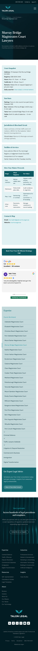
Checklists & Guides (8, 579)
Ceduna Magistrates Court (13, 364)
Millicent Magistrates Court (14, 401)
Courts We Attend (10, 317)
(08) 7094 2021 (19, 2)
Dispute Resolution (7, 560)
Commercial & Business (12, 453)
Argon (22, 644)
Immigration (8, 457)
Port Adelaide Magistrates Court (15, 336)
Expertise (7, 310)
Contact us (27, 2)
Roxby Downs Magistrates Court (15, 396)
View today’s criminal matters (23, 89)
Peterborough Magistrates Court (15, 382)
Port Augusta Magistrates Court (15, 419)
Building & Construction (27, 565)
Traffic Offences (7, 557)
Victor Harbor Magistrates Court (15, 354)
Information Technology (27, 562)
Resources (5, 572)
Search (33, 2)
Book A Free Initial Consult (13, 487)
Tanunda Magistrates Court (14, 387)
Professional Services (26, 554)
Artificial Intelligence (26, 568)
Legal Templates (7, 582)
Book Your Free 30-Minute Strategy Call (19, 252)
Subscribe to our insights (19, 532)
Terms (13, 640)
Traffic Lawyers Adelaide (12, 442)
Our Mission (5, 599)
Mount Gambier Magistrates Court (16, 391)
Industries (23, 550)
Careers (4, 594)
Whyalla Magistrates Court (14, 424)
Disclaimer (19, 640)
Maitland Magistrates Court (14, 378)
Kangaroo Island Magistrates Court (16, 405)
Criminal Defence (9, 435)
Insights (23, 572)
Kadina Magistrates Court (13, 350)
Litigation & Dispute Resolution (14, 448)
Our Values (5, 601)
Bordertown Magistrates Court (15, 359)
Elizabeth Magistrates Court (14, 326)
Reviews (4, 591)
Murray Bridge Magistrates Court (16, 345)
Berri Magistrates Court (12, 415)
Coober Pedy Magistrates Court (15, 373)
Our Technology (6, 604)
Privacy (7, 640)
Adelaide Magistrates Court (14, 322)
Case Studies (24, 577)
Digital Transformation (11, 462)
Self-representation (8, 577)
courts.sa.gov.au (16, 222)
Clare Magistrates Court (13, 368)
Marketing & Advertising (27, 560)
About (4, 587)
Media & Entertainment (27, 557)
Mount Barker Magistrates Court (15, 340)
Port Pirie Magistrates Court (14, 410)
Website (16, 644)
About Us (4, 596)
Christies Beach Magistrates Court (16, 331)
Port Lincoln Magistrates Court (15, 429)
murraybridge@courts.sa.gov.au (19, 220)
